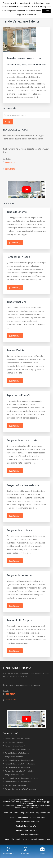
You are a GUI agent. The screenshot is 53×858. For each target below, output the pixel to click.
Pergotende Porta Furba (14, 774)
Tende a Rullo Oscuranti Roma (27, 835)
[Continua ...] (16, 243)
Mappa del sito (44, 839)
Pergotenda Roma (43, 813)
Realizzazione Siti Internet (13, 805)
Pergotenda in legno (18, 256)
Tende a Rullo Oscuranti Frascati (17, 738)
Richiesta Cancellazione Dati (33, 801)
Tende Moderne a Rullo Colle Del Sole (19, 760)
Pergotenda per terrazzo (21, 575)
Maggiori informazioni (26, 14)
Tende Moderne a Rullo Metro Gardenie (20, 764)
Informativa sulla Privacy (12, 801)
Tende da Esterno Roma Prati (16, 746)
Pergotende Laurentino (14, 756)
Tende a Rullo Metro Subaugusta (17, 749)
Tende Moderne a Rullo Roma (27, 830)
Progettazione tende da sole (23, 485)
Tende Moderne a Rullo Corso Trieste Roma (21, 778)
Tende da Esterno (17, 211)
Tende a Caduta (15, 350)
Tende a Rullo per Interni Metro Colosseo (21, 771)
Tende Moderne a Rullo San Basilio (18, 782)
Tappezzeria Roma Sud (20, 395)
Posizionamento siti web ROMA (37, 805)
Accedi (30, 803)
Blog (18, 64)
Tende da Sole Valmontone (15, 785)
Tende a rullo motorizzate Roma (17, 839)
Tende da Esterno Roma (18, 817)
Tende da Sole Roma (37, 817)
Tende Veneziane (16, 301)
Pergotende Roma (27, 813)
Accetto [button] (46, 11)
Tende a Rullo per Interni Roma (27, 821)
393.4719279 (10, 162)
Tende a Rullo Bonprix (19, 620)
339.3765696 (10, 169)
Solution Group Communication (26, 807)
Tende (23, 64)
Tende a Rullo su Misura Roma (27, 826)
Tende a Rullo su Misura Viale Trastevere (20, 789)
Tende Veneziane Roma (24, 58)
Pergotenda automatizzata (22, 440)
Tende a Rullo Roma (10, 813)
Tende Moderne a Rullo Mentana (17, 767)
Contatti (34, 839)
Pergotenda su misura (19, 530)
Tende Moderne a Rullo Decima (17, 753)
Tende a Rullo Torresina (14, 742)
